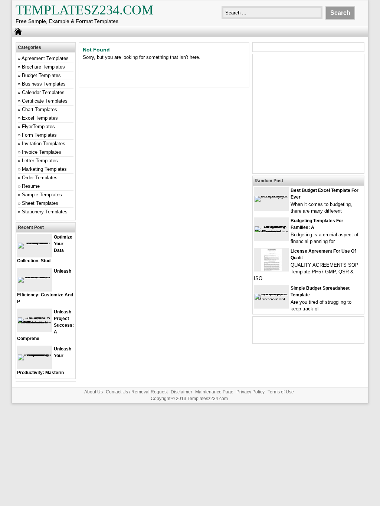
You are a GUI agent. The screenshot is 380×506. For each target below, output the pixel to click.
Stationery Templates (45, 211)
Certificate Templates (45, 101)
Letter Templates (40, 160)
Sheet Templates (40, 203)
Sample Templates (42, 194)
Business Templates (44, 84)
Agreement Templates (45, 58)
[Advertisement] (308, 118)
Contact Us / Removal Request (137, 392)
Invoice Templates (41, 152)
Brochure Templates (43, 67)
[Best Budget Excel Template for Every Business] (271, 196)
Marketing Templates (44, 169)
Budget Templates (41, 75)
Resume (31, 186)
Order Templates (40, 177)
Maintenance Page (214, 392)
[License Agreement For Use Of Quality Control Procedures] (271, 269)
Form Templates (39, 135)
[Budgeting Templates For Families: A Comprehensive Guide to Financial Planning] (271, 232)
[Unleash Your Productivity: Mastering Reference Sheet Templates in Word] (34, 354)
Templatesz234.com (84, 10)
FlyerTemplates (38, 126)
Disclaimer (181, 392)
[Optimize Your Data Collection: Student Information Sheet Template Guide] (34, 242)
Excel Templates (40, 118)
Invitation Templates (43, 143)
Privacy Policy (250, 392)
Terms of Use (281, 392)
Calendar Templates (43, 92)
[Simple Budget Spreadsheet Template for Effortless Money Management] (271, 299)
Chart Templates (39, 109)
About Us (93, 392)
